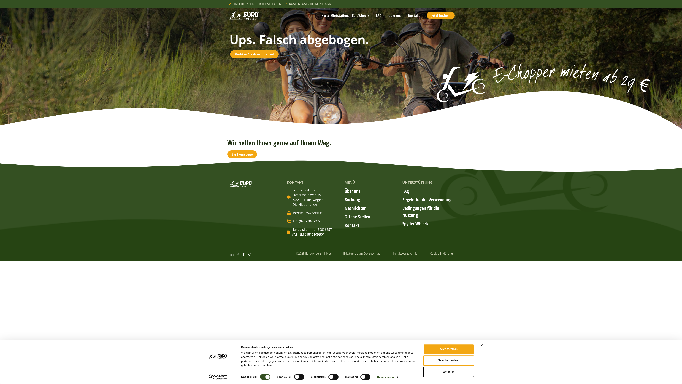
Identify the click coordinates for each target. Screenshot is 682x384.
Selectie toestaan (448, 360)
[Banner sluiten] (482, 345)
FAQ (378, 15)
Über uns (395, 15)
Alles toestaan (449, 348)
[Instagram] (238, 254)
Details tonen (385, 376)
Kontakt (414, 15)
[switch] (299, 377)
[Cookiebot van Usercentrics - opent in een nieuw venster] (217, 377)
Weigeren (448, 371)
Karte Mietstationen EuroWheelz (345, 15)
